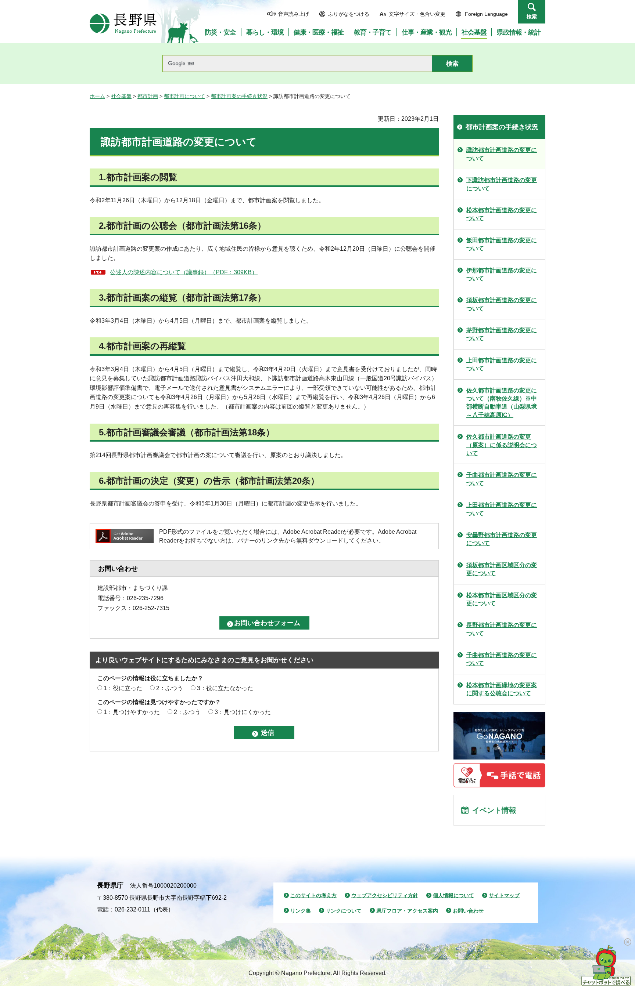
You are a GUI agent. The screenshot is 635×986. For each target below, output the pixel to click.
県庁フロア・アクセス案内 (407, 911)
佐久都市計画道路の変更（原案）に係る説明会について (501, 445)
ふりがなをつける (348, 14)
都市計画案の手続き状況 (239, 96)
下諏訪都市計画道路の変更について (501, 184)
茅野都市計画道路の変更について (501, 334)
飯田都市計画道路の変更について (501, 244)
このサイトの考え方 (313, 895)
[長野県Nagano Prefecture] (123, 23)
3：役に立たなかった (225, 688)
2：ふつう (169, 688)
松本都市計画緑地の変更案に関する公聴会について (501, 689)
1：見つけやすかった (132, 712)
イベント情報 (494, 810)
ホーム (97, 96)
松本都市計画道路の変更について (501, 214)
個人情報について (453, 895)
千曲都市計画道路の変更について (501, 479)
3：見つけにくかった (243, 712)
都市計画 (147, 96)
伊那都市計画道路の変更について (501, 274)
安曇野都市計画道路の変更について (501, 539)
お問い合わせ (468, 911)
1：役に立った (123, 688)
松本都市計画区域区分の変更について (501, 599)
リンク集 (300, 911)
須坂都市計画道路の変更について (501, 304)
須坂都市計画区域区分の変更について (501, 569)
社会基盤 (121, 96)
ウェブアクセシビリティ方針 (384, 895)
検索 (532, 16)
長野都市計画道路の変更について (501, 629)
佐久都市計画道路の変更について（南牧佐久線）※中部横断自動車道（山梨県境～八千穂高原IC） (501, 402)
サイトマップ (504, 895)
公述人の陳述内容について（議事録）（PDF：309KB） (184, 272)
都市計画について (184, 96)
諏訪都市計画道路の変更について (501, 154)
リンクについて (344, 911)
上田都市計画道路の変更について (501, 364)
